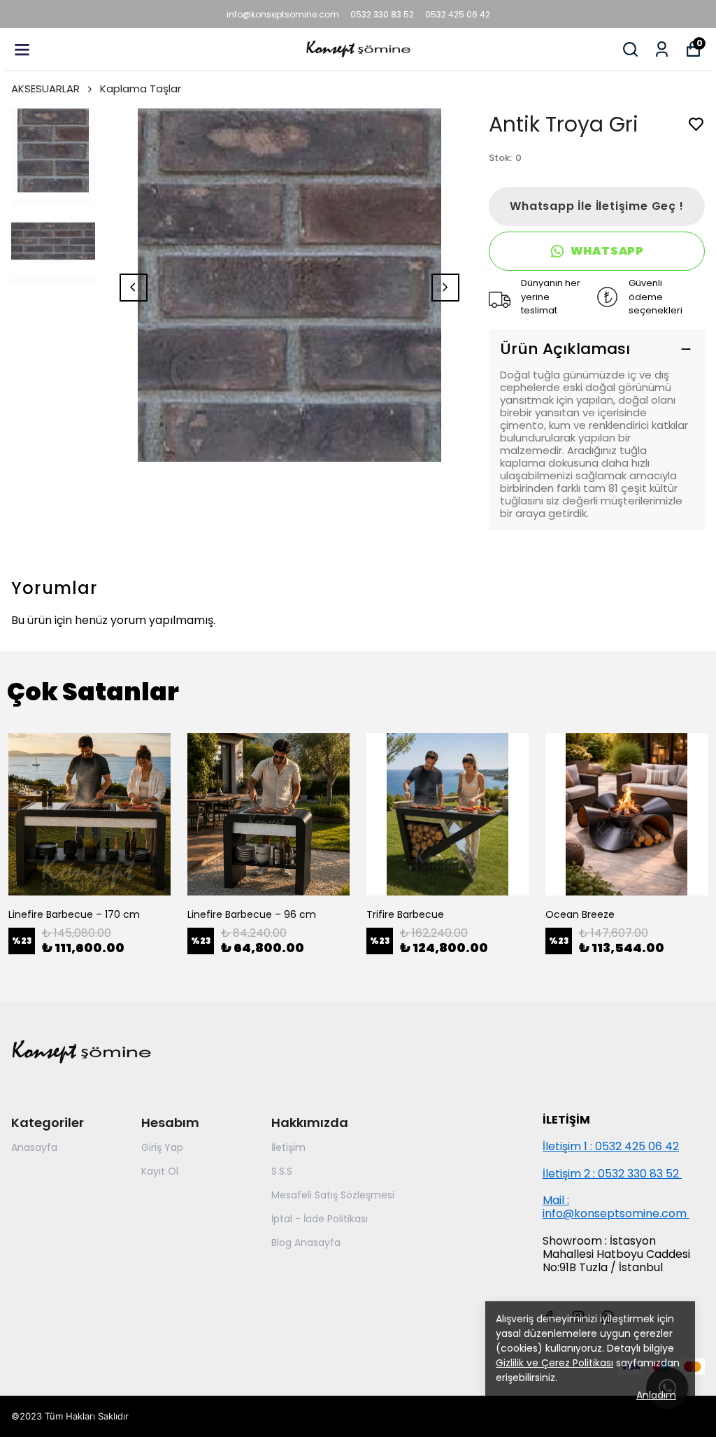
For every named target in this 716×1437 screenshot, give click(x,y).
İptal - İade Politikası (319, 1219)
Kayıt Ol (159, 1171)
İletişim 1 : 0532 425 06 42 (611, 1146)
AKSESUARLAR (45, 88)
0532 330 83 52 (382, 14)
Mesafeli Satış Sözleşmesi (332, 1195)
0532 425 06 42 (457, 14)
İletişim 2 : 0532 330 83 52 (612, 1174)
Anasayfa (34, 1147)
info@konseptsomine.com (283, 14)
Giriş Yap (162, 1147)
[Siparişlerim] (662, 49)
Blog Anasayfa (306, 1243)
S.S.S (281, 1171)
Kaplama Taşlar (140, 88)
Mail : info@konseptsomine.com (615, 1207)
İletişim (288, 1147)
